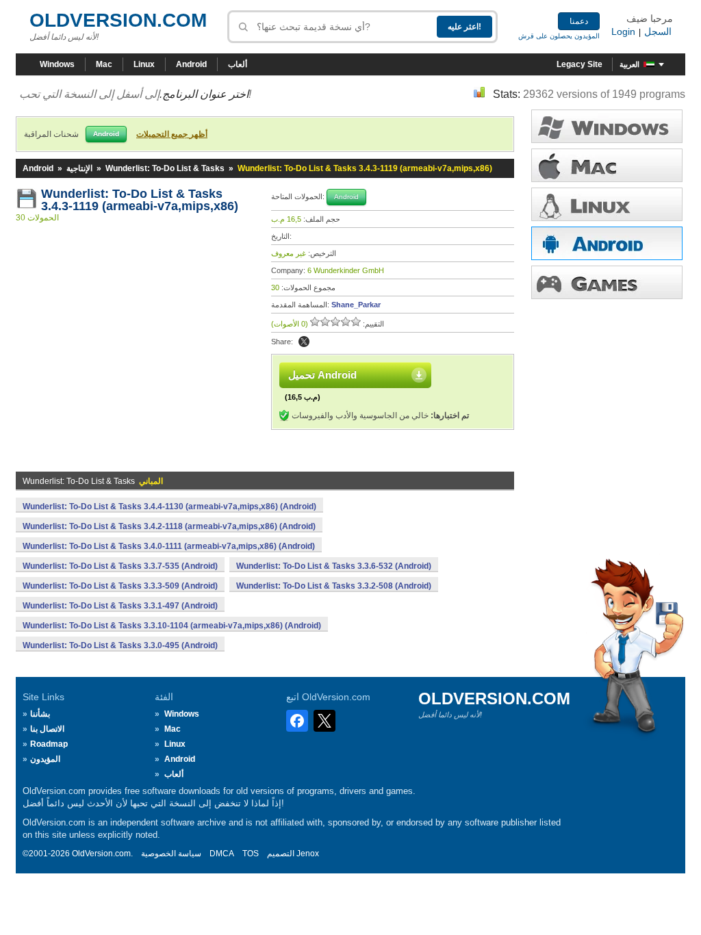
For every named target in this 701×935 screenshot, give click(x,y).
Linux (144, 64)
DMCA (221, 853)
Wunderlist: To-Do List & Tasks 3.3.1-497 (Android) (120, 606)
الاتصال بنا (47, 729)
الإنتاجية (79, 168)
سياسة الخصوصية (171, 853)
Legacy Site (579, 64)
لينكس (607, 204)
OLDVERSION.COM (118, 20)
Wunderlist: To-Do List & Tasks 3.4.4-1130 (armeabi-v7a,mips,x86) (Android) (169, 506)
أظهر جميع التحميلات (171, 134)
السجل (658, 31)
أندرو (607, 243)
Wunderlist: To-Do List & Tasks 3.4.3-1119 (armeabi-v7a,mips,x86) (139, 200)
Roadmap (49, 744)
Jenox (307, 853)
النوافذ (607, 126)
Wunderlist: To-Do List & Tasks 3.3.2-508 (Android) (333, 586)
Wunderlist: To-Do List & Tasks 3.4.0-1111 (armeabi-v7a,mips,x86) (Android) (169, 546)
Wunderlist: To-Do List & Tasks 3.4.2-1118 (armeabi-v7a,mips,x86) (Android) (169, 526)
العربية (629, 64)
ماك (607, 165)
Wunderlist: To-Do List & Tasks (165, 168)
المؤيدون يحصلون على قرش (559, 36)
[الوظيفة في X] (303, 341)
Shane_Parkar (356, 304)
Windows (57, 64)
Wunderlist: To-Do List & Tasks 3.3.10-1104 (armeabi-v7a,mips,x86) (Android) (172, 625)
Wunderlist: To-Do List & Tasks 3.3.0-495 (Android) (120, 645)
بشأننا (40, 714)
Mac (104, 64)
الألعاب (607, 282)
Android (191, 64)
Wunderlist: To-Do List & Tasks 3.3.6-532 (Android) (333, 566)
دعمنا (579, 21)
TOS (250, 853)
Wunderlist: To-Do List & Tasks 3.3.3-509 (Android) (120, 586)
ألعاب (237, 64)
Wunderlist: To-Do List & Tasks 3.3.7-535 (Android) (120, 566)
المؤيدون (45, 759)
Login (623, 31)
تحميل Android (322, 375)
